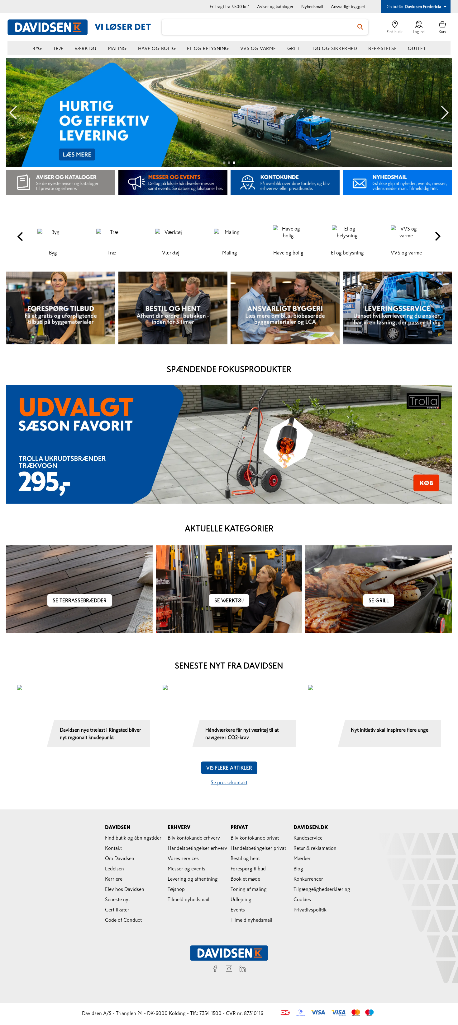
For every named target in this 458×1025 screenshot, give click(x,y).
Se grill (379, 600)
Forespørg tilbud (248, 868)
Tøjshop (176, 889)
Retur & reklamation (314, 848)
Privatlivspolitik (310, 909)
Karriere (113, 878)
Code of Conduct (123, 919)
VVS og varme (258, 48)
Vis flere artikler (229, 767)
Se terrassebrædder (80, 600)
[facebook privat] (215, 970)
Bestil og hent (245, 858)
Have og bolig (157, 48)
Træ (58, 48)
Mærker (302, 858)
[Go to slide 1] (224, 162)
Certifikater (117, 909)
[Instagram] (229, 970)
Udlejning (241, 899)
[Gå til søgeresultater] (360, 27)
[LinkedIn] (243, 970)
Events (238, 909)
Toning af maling (249, 889)
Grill (294, 48)
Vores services (183, 858)
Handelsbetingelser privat (258, 848)
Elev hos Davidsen (124, 889)
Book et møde (245, 878)
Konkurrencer (308, 878)
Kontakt (113, 848)
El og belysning (208, 48)
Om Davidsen (119, 858)
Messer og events (186, 868)
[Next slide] (444, 112)
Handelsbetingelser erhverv (197, 848)
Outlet (417, 48)
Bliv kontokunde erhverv (194, 837)
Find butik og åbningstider (133, 837)
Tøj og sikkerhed (334, 48)
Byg (37, 48)
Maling (117, 48)
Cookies (302, 899)
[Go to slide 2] (229, 162)
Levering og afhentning (193, 878)
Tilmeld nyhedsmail (188, 899)
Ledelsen (114, 868)
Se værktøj (229, 600)
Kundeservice (307, 837)
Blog (298, 868)
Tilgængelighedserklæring (321, 889)
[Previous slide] (13, 112)
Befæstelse (382, 48)
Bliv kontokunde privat (255, 837)
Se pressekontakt (229, 782)
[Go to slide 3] (234, 162)
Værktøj (85, 48)
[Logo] (51, 27)
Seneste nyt (117, 899)
